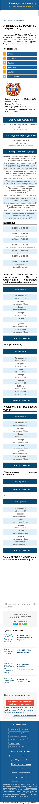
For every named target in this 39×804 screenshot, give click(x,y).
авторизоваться (24, 704)
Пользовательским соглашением (22, 710)
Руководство (13, 58)
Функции (11, 63)
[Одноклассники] (20, 624)
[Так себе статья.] (12, 617)
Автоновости (14, 729)
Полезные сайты (24, 772)
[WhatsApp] (25, 624)
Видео (12, 743)
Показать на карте (20, 129)
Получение (24, 729)
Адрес (10, 54)
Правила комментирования (24, 716)
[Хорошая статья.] (17, 617)
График (11, 72)
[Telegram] (23, 624)
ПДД (17, 743)
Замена (25, 733)
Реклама (14, 772)
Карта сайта (15, 769)
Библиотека (23, 739)
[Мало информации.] (15, 617)
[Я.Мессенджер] (14, 624)
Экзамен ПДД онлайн (17, 746)
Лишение (24, 736)
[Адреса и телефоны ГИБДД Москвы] (20, 756)
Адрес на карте (13, 76)
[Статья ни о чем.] (10, 617)
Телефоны (12, 67)
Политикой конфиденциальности (15, 712)
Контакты (25, 769)
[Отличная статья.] (19, 617)
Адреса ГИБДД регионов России (20, 760)
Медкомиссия (14, 736)
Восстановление (15, 733)
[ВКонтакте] (17, 624)
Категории (13, 739)
